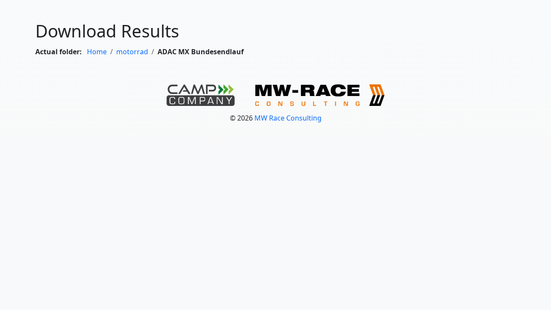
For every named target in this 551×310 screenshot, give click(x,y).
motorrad (132, 51)
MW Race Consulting (288, 118)
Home (97, 51)
